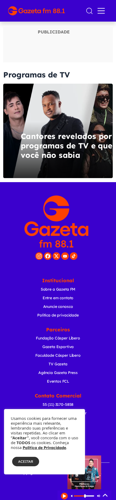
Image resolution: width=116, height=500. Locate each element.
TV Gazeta (58, 364)
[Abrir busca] (89, 11)
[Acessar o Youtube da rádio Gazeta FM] (65, 256)
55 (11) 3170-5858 (58, 404)
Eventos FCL (58, 381)
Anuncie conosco (58, 306)
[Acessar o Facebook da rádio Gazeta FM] (47, 256)
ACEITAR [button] (25, 461)
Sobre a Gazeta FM (58, 289)
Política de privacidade (58, 315)
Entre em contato (58, 297)
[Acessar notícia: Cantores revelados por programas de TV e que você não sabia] (58, 131)
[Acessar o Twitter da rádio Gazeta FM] (56, 256)
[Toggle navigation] (102, 10)
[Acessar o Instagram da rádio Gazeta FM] (39, 256)
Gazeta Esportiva (58, 346)
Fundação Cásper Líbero (58, 338)
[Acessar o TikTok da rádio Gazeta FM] (73, 256)
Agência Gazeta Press (58, 372)
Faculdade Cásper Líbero (58, 355)
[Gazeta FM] (56, 221)
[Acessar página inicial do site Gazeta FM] (44, 11)
